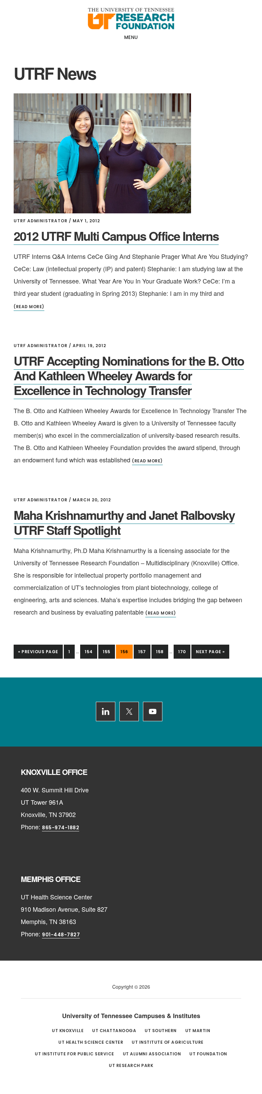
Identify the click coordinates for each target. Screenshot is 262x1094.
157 (144, 651)
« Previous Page (38, 653)
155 (108, 651)
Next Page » (210, 653)
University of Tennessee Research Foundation (131, 18)
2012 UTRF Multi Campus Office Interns (116, 236)
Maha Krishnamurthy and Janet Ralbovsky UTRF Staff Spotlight (124, 522)
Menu (131, 37)
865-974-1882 (60, 827)
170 (184, 651)
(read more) (29, 306)
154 (90, 651)
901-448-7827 (61, 934)
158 (162, 651)
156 (126, 651)
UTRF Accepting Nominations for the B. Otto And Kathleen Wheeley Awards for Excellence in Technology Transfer (129, 375)
